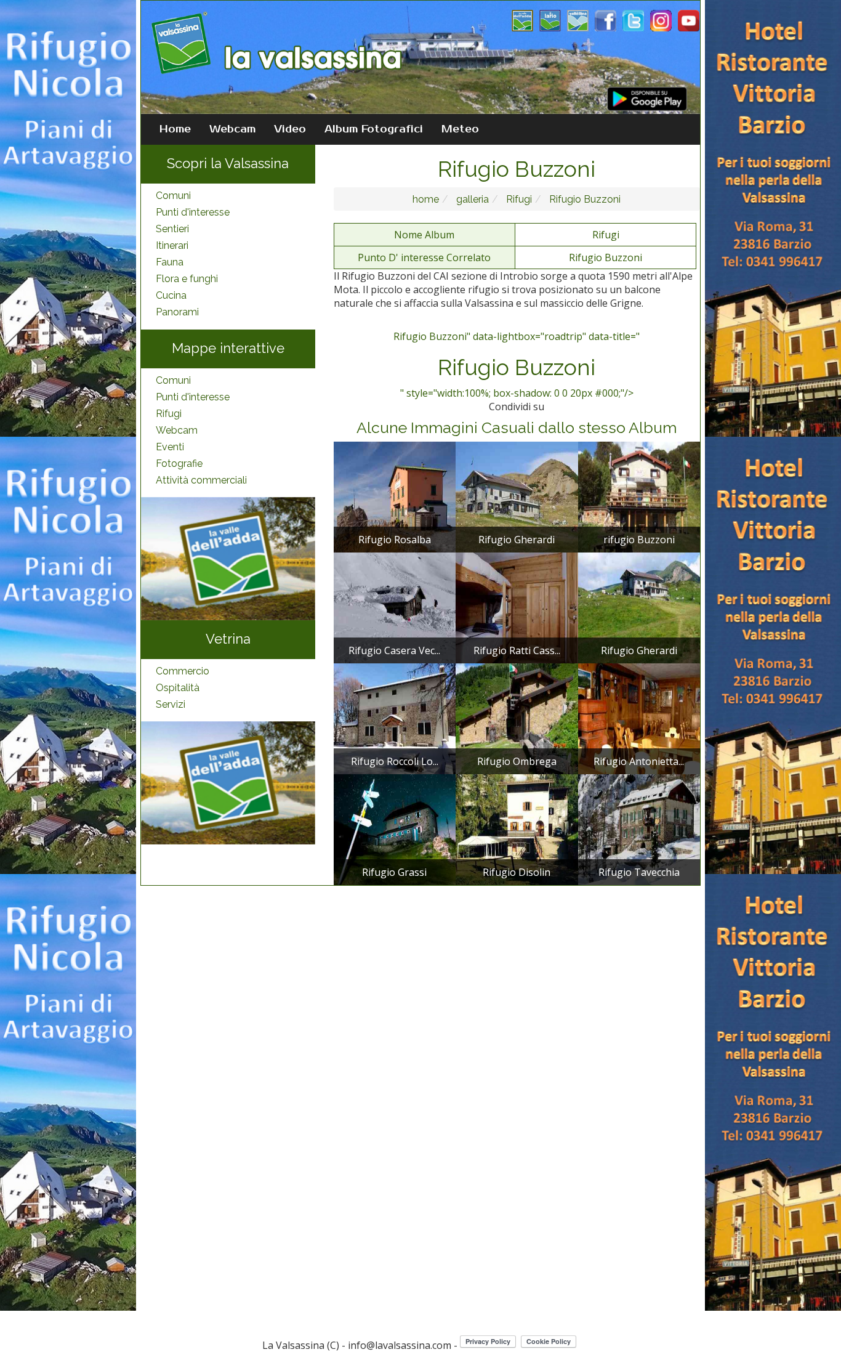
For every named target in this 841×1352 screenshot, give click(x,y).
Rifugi (169, 413)
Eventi (170, 447)
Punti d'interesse (193, 212)
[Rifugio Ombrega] (517, 717)
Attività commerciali (201, 480)
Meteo (460, 129)
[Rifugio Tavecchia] (639, 828)
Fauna (169, 262)
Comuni (173, 195)
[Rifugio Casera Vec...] (395, 606)
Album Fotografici (373, 129)
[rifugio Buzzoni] (639, 496)
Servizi (170, 704)
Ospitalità (177, 688)
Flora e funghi (187, 279)
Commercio (182, 671)
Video (290, 129)
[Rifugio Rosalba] (395, 496)
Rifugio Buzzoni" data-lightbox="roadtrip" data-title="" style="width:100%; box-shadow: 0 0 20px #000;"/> (516, 365)
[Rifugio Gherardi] (517, 496)
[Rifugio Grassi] (395, 828)
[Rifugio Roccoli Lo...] (395, 717)
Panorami (177, 312)
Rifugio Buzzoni (584, 199)
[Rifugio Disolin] (517, 828)
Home (175, 129)
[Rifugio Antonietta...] (639, 717)
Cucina (171, 295)
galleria (471, 199)
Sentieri (172, 229)
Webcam (232, 129)
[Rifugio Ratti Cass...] (517, 606)
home (425, 199)
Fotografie (179, 463)
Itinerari (172, 245)
